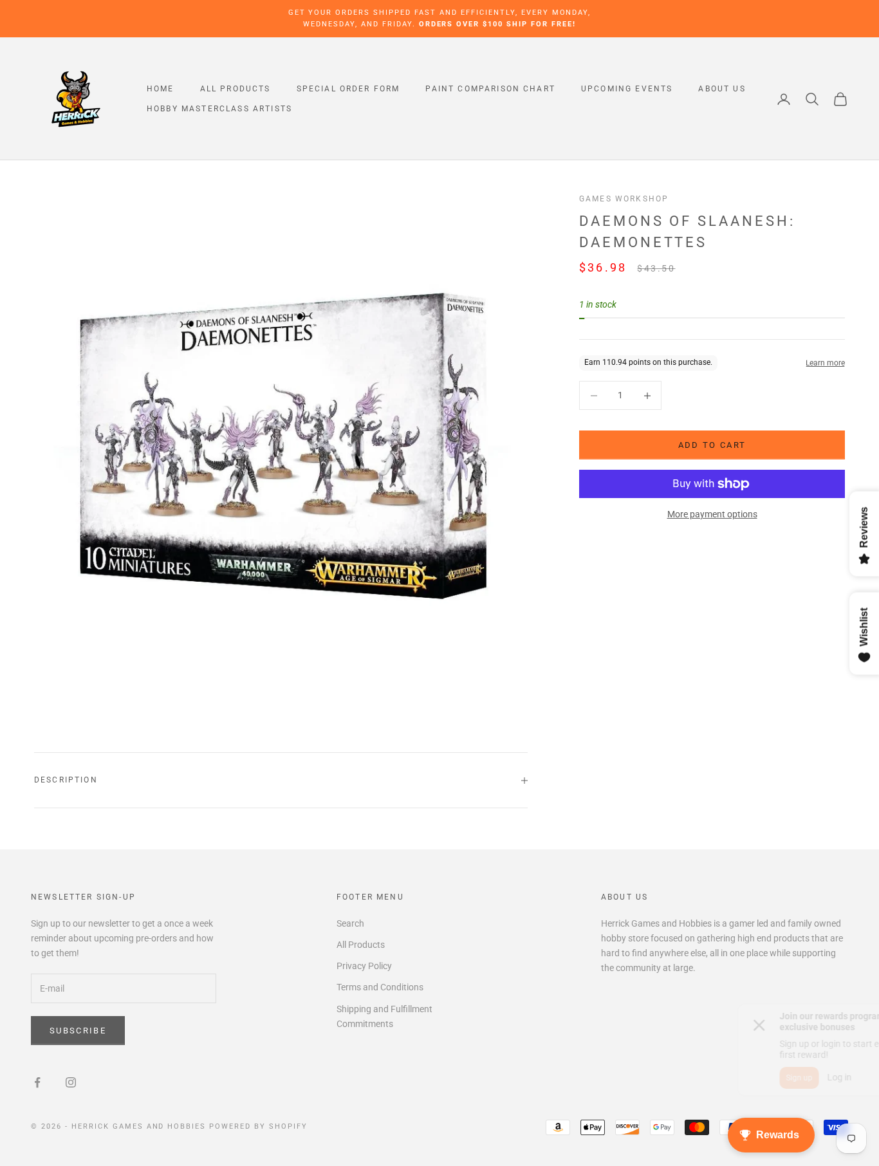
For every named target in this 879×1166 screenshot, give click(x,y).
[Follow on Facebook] (37, 1082)
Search (350, 923)
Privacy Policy (364, 966)
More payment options (712, 514)
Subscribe (78, 1030)
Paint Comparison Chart (490, 88)
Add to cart (712, 445)
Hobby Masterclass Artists (219, 108)
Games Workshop (624, 198)
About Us (721, 88)
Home (160, 88)
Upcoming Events (626, 88)
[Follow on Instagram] (70, 1082)
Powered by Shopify (258, 1126)
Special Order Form (348, 88)
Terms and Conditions (380, 987)
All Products (235, 88)
